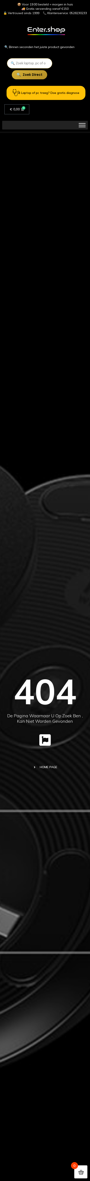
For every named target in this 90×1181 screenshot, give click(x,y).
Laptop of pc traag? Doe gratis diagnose (50, 93)
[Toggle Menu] (82, 125)
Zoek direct (32, 74)
